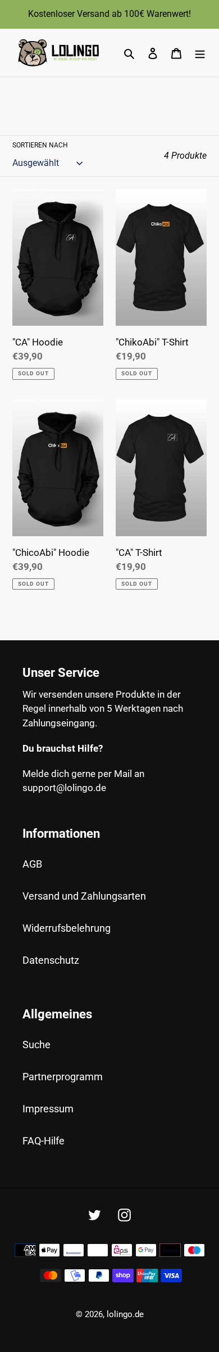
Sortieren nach (40, 145)
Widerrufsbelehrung (66, 928)
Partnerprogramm (62, 1077)
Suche (36, 1044)
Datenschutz (50, 960)
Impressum (48, 1109)
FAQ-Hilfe (43, 1141)
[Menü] (200, 52)
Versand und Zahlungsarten (84, 896)
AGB (32, 864)
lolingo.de (125, 1314)
